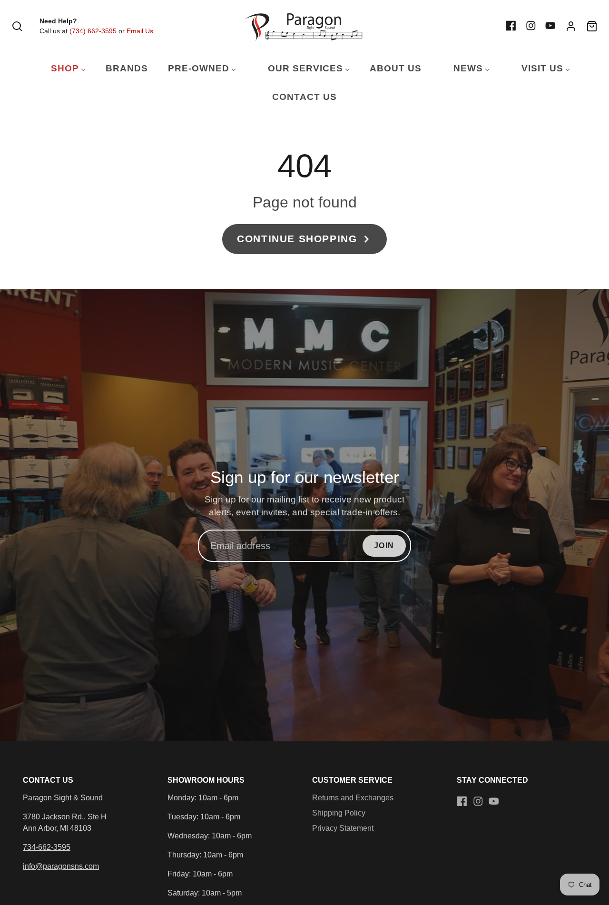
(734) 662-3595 (93, 31)
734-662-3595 (46, 847)
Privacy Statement (342, 828)
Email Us (140, 31)
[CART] (592, 26)
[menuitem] (62, 68)
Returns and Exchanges (352, 798)
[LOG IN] (571, 26)
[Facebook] (511, 25)
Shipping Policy (338, 813)
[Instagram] (531, 25)
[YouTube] (550, 25)
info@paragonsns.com (61, 866)
